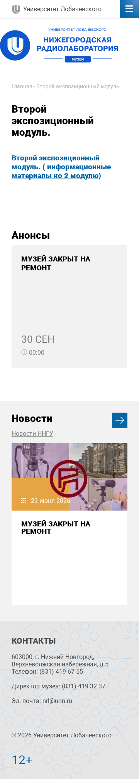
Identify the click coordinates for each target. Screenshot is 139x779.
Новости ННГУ (32, 433)
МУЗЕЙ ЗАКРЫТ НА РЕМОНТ (55, 527)
